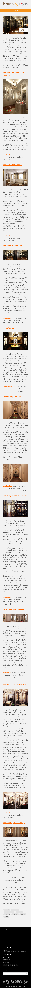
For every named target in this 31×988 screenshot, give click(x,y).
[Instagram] (12, 965)
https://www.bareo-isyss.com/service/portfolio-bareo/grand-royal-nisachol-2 (14, 320)
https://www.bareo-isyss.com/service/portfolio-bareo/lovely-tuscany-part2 (14, 388)
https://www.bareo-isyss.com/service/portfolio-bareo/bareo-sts (14, 238)
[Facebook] (4, 965)
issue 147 (23, 914)
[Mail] (15, 965)
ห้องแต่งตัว (7, 909)
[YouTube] (8, 965)
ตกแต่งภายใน (19, 912)
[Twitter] (6, 965)
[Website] (17, 965)
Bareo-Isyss (7, 914)
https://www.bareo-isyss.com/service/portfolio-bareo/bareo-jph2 (14, 157)
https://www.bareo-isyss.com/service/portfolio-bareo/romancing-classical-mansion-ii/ (14, 600)
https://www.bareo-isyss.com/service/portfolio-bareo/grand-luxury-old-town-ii (14, 488)
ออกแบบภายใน (15, 909)
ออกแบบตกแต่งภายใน (9, 912)
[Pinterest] (10, 965)
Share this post (8, 921)
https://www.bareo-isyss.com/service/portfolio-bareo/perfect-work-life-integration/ (14, 676)
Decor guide (15, 914)
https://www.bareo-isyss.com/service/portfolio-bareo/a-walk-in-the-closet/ (14, 815)
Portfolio (6, 916)
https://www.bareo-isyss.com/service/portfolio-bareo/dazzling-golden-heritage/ (15, 880)
